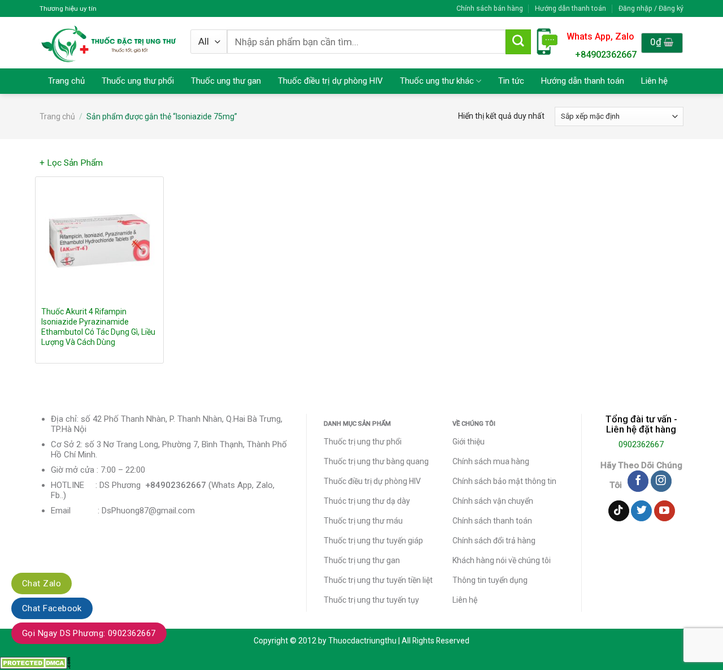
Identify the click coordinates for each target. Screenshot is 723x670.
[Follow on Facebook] (638, 481)
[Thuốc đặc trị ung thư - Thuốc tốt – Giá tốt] (109, 43)
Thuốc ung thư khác (437, 81)
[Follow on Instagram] (661, 481)
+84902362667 (606, 54)
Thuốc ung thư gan (226, 81)
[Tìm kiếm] (518, 41)
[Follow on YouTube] (664, 511)
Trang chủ (66, 81)
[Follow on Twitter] (641, 511)
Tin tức (511, 81)
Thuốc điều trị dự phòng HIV (330, 81)
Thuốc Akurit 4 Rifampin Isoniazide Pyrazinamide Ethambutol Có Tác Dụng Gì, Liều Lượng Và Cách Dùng (98, 327)
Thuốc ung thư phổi (138, 81)
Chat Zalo (41, 583)
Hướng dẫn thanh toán (570, 8)
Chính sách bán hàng (489, 8)
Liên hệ (654, 81)
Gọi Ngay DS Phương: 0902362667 (89, 633)
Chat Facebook (52, 608)
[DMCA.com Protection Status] (35, 663)
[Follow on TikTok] (618, 511)
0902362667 (641, 444)
